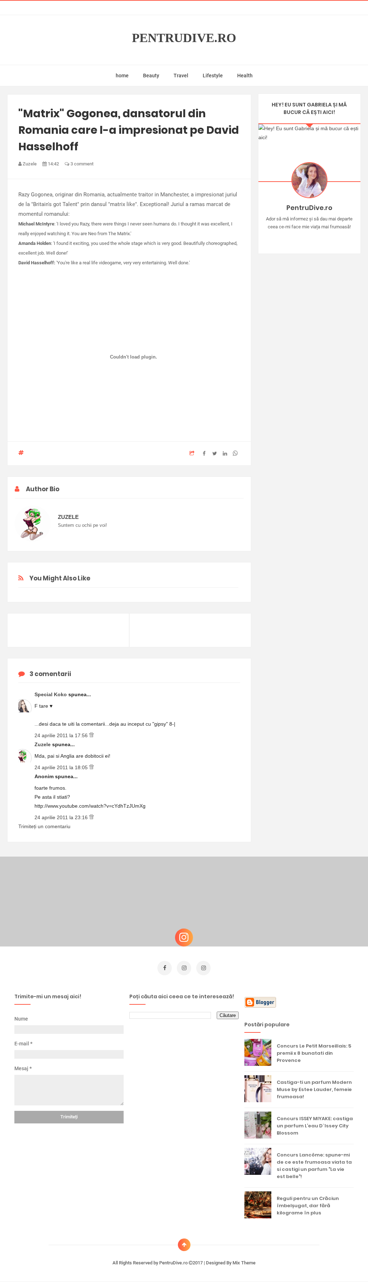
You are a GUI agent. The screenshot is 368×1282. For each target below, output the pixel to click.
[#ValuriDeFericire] (309, 238)
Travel (181, 75)
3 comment (81, 163)
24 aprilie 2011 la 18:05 (61, 767)
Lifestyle (213, 75)
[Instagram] (288, 238)
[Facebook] (330, 238)
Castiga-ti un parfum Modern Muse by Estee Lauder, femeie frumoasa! (314, 1089)
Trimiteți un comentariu (44, 826)
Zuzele (43, 744)
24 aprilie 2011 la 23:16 (61, 817)
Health (245, 75)
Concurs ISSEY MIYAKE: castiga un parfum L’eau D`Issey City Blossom (315, 1125)
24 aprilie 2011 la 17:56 (61, 735)
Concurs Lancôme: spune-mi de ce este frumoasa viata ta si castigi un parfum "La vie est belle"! (314, 1165)
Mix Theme (244, 1262)
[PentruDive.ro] (319, 238)
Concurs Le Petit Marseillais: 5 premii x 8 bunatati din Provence (314, 1053)
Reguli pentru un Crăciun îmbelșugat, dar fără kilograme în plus (308, 1205)
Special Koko (51, 694)
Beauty (151, 75)
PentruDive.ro (184, 38)
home (122, 75)
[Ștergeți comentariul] (91, 735)
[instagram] (184, 968)
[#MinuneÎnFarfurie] (298, 238)
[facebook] (164, 968)
